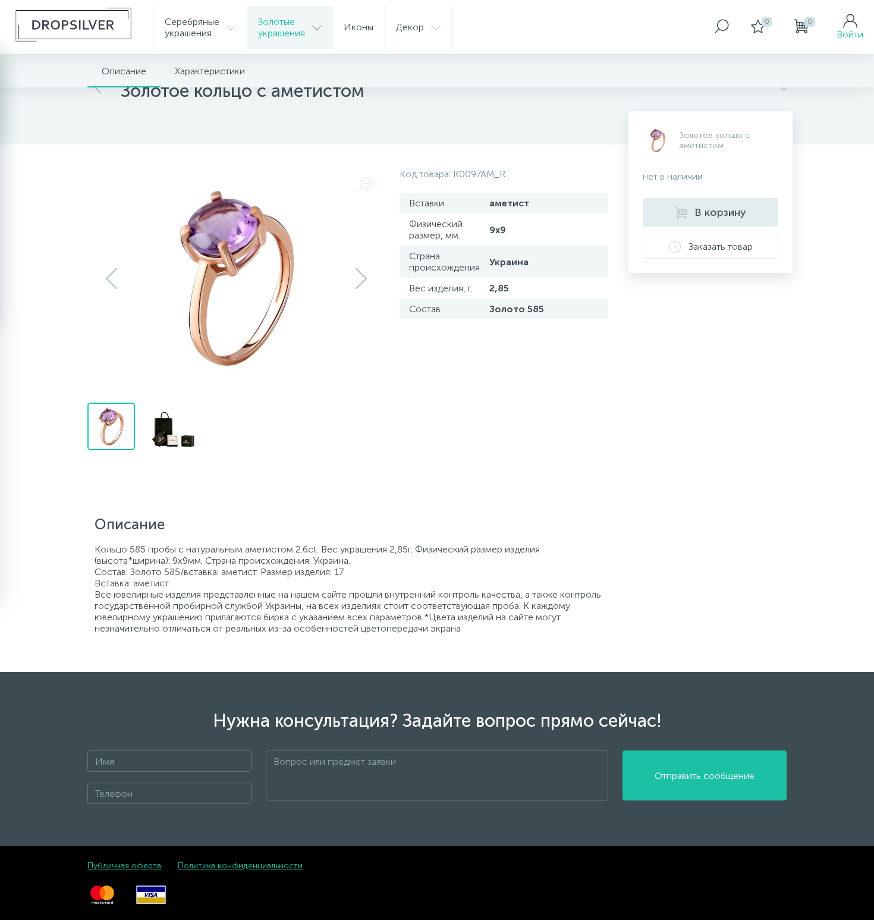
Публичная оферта (124, 866)
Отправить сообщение (704, 775)
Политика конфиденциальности (240, 866)
